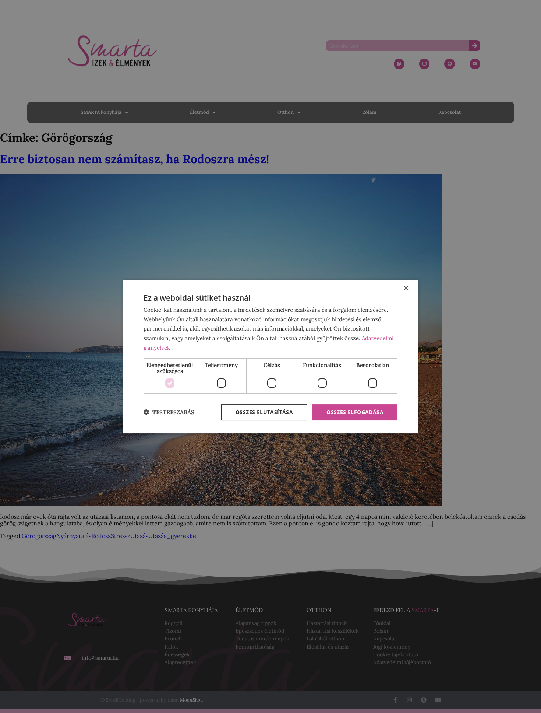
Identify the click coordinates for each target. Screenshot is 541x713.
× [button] (406, 288)
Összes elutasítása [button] (264, 412)
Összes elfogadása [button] (354, 412)
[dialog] (270, 357)
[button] (169, 412)
